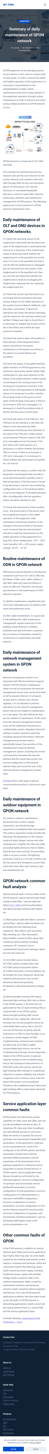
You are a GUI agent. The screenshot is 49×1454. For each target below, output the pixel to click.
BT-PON (7, 781)
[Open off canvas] (45, 4)
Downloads (8, 1397)
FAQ (5, 1393)
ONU (5, 1422)
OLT (5, 1426)
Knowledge (24, 21)
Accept (13, 1449)
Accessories (8, 1433)
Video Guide (8, 1404)
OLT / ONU (15, 905)
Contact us (8, 1390)
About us (7, 1368)
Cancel (35, 1449)
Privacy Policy (35, 1443)
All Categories (9, 1419)
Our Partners (9, 1375)
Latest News (8, 1371)
